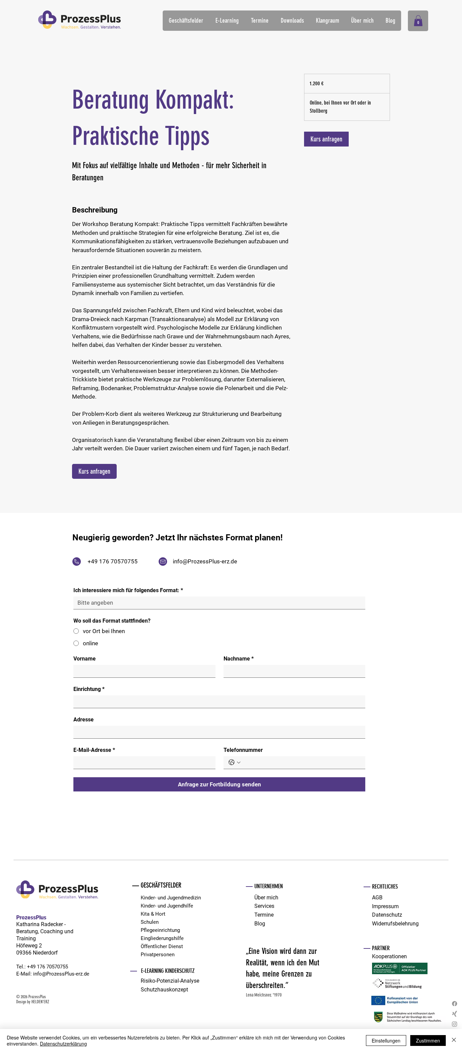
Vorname (84, 658)
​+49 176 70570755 (47, 967)
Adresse (83, 719)
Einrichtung (89, 689)
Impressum (385, 906)
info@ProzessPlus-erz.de (205, 561)
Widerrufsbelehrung (395, 923)
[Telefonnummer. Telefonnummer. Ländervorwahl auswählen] (234, 762)
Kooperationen (389, 956)
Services (264, 906)
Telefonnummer (243, 750)
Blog (259, 923)
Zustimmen (428, 1040)
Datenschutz (387, 915)
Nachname (239, 658)
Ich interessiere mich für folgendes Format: (128, 590)
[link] (94, 471)
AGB (377, 897)
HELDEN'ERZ (40, 1001)
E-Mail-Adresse (94, 750)
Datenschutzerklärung (63, 1043)
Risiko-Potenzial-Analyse (170, 981)
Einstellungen (386, 1040)
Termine (264, 915)
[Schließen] (454, 1040)
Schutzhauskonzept (164, 989)
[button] (186, 20)
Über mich (266, 897)
